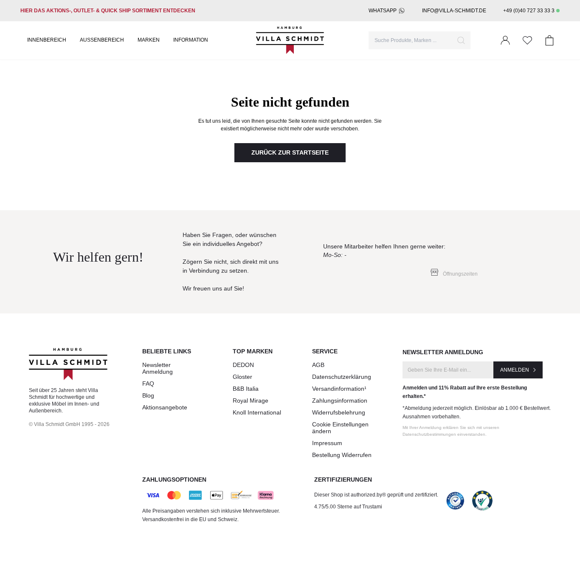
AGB (318, 364)
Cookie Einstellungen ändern (340, 427)
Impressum (327, 443)
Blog (148, 395)
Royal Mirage (250, 400)
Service (325, 351)
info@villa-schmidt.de (454, 11)
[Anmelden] (505, 40)
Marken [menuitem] (149, 40)
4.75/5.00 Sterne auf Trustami (348, 507)
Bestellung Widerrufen (342, 454)
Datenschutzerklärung (341, 376)
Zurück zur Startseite (290, 152)
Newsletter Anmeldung (157, 368)
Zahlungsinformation (339, 400)
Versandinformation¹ (339, 388)
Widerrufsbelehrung (338, 412)
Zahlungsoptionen (174, 479)
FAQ (148, 383)
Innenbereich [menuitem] (46, 40)
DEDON (243, 364)
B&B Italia (246, 388)
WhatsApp (383, 11)
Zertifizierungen (343, 479)
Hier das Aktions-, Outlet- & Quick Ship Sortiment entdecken (107, 11)
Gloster (242, 376)
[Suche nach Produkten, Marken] (461, 40)
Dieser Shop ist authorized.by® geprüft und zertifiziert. (376, 495)
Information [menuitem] (190, 40)
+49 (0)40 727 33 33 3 (529, 11)
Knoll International (257, 412)
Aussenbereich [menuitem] (102, 40)
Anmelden (514, 370)
